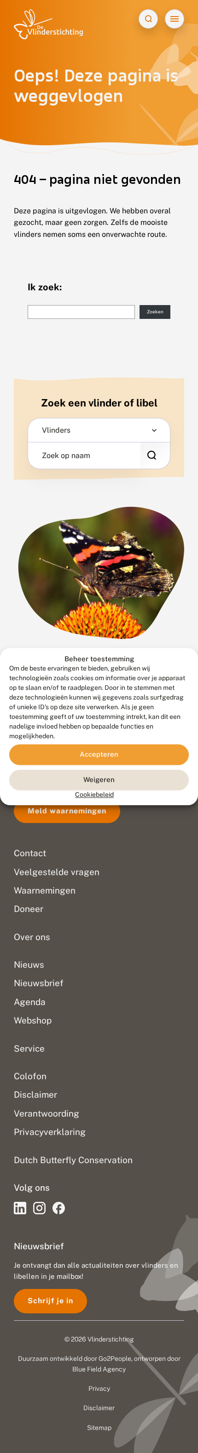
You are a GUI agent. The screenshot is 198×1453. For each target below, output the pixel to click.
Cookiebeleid (94, 794)
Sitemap (99, 1427)
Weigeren (99, 780)
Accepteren (99, 755)
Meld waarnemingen (67, 810)
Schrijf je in (50, 1300)
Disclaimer (99, 1408)
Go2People (115, 1358)
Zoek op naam (66, 456)
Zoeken (155, 311)
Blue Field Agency (99, 1369)
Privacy (99, 1388)
